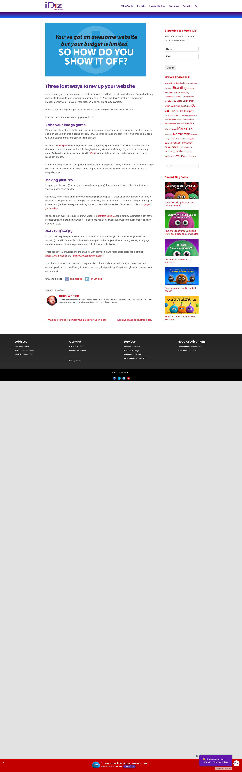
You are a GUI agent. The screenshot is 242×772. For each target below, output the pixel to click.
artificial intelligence (181, 83)
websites (170, 156)
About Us (187, 6)
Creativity (170, 100)
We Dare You (184, 156)
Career (177, 92)
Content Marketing (181, 96)
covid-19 (191, 96)
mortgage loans (170, 139)
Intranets (136, 347)
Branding (180, 88)
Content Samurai (106, 216)
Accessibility (140, 358)
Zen (194, 156)
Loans (174, 129)
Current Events (171, 115)
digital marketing (176, 119)
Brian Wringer (69, 295)
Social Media (129, 358)
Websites (127, 347)
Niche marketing (181, 139)
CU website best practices (187, 115)
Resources (174, 6)
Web (179, 151)
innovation (188, 123)
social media (171, 147)
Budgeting (190, 88)
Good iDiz (180, 123)
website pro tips (187, 152)
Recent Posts (59, 290)
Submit (170, 67)
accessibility (169, 83)
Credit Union (182, 101)
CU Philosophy (185, 111)
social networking (185, 147)
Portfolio (141, 6)
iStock (93, 153)
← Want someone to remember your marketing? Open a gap (75, 320)
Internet (168, 129)
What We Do (127, 6)
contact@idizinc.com (77, 351)
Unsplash (64, 145)
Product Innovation (181, 142)
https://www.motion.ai (56, 256)
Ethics (191, 119)
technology (170, 151)
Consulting (137, 354)
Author (49, 290)
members (168, 135)
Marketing (185, 128)
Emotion (185, 119)
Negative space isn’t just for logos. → (136, 320)
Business (169, 92)
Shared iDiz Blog (157, 6)
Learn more (129, 766)
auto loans (194, 83)
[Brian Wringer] (52, 300)
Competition (169, 97)
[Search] (195, 6)
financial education (170, 123)
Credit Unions (185, 106)
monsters (194, 135)
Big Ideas (168, 88)
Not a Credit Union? (191, 342)
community (185, 93)
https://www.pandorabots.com (87, 256)
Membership (182, 134)
